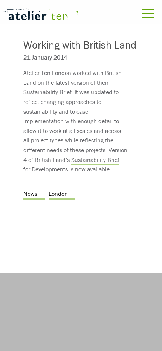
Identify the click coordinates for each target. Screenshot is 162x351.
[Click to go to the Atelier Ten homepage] (40, 15)
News (30, 193)
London (58, 193)
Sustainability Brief (95, 159)
